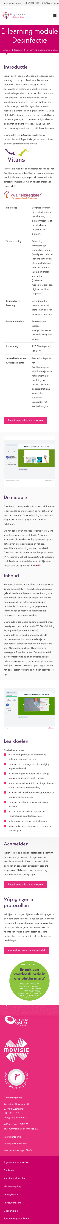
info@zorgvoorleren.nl (16, 1117)
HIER (38, 565)
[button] (55, 15)
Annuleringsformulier (14, 1178)
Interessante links (12, 1136)
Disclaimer (9, 1170)
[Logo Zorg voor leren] (15, 15)
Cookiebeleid (11, 1210)
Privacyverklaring (12, 1202)
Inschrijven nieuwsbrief (15, 1143)
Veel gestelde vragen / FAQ (18, 1150)
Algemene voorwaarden (16, 1162)
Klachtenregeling (12, 1186)
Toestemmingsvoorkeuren (17, 1218)
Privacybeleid (11, 1194)
